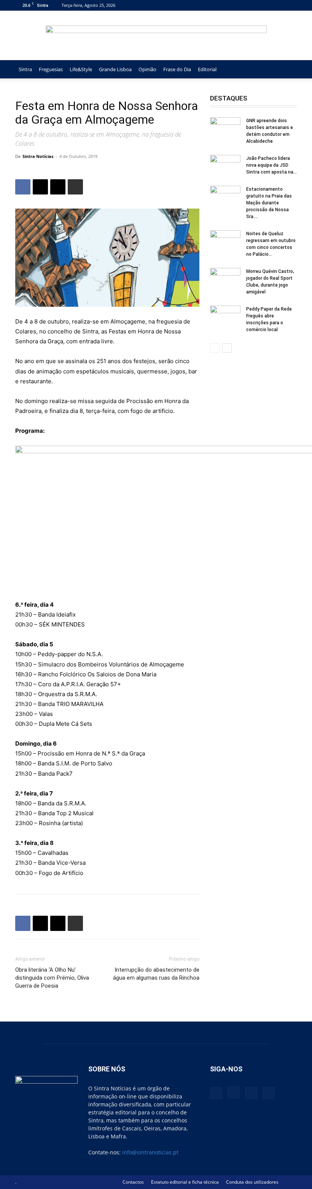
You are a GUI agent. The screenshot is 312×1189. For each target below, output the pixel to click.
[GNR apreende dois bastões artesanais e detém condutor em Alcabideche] (225, 128)
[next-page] (227, 348)
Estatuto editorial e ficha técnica (185, 1182)
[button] (288, 69)
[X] (278, 5)
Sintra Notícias (37, 156)
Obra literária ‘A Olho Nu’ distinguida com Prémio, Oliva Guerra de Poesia (52, 977)
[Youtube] (291, 5)
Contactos (133, 1182)
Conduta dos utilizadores (252, 1182)
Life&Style (81, 69)
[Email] (57, 186)
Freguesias (51, 69)
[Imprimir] (75, 186)
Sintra (25, 69)
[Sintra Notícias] (156, 36)
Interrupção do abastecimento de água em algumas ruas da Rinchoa (156, 973)
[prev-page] (215, 348)
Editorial (207, 69)
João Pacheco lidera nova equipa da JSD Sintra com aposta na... (271, 165)
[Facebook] (253, 5)
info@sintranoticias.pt (150, 1152)
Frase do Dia (177, 69)
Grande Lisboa (115, 69)
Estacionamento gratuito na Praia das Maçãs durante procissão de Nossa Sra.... (269, 202)
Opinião (147, 69)
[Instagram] (266, 5)
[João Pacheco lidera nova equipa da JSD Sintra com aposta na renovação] (225, 165)
